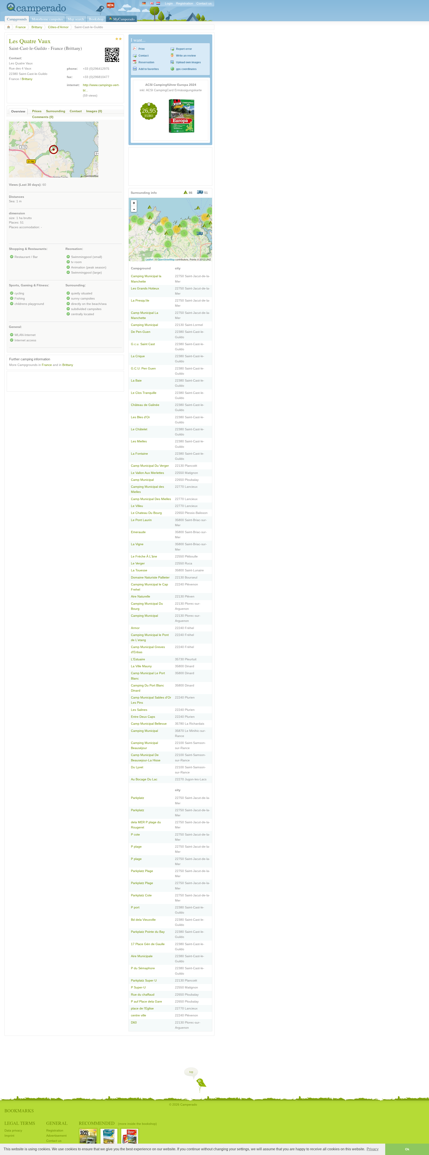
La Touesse (139, 570)
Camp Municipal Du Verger (150, 465)
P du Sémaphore (143, 968)
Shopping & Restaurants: (28, 249)
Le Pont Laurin (141, 520)
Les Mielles (139, 441)
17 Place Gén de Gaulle (148, 944)
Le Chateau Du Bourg (146, 513)
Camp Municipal (142, 479)
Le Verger (138, 563)
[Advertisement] (61, 380)
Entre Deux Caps (143, 716)
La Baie (136, 380)
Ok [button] (407, 1149)
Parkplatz (137, 798)
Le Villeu (137, 506)
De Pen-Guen (140, 332)
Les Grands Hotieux (145, 288)
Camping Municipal (144, 325)
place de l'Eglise (142, 1008)
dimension (17, 213)
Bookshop (96, 19)
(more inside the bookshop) (137, 1123)
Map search (76, 19)
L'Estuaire (138, 659)
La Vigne (137, 544)
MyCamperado (124, 19)
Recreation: (74, 249)
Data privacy (13, 1130)
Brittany (37, 27)
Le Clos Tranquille (143, 393)
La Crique (138, 356)
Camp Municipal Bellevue (149, 723)
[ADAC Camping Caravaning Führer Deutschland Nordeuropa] (181, 133)
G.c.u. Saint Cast (143, 344)
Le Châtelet (139, 429)
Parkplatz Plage (142, 871)
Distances (16, 196)
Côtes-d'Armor (58, 27)
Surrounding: (75, 285)
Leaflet (149, 259)
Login (169, 3)
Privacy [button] (373, 1149)
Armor (135, 628)
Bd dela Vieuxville (143, 919)
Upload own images (188, 62)
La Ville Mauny (141, 666)
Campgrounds (17, 19)
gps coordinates (186, 69)
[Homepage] (35, 13)
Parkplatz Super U (144, 980)
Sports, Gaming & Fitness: (29, 285)
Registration (184, 3)
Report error (184, 49)
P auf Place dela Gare (146, 1001)
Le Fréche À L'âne (144, 556)
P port (135, 907)
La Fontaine (139, 453)
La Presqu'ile (140, 300)
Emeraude (138, 532)
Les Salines (139, 710)
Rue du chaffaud (142, 994)
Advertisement (56, 1135)
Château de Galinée (145, 405)
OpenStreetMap (166, 259)
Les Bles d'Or (140, 417)
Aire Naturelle (140, 596)
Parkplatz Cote (141, 895)
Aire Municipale (142, 956)
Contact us (204, 3)
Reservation (146, 62)
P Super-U (138, 987)
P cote (135, 834)
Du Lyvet (137, 767)
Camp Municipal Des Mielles (151, 499)
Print (142, 49)
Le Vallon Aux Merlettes (147, 473)
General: (15, 327)
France (21, 27)
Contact (144, 55)
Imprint (9, 1135)
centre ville (138, 1015)
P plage (136, 846)
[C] (208, 215)
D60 (134, 1022)
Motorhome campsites (47, 19)
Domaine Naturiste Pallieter (150, 577)
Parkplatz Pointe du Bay (148, 931)
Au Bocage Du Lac (144, 779)
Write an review (186, 55)
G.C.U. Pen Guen (143, 368)
